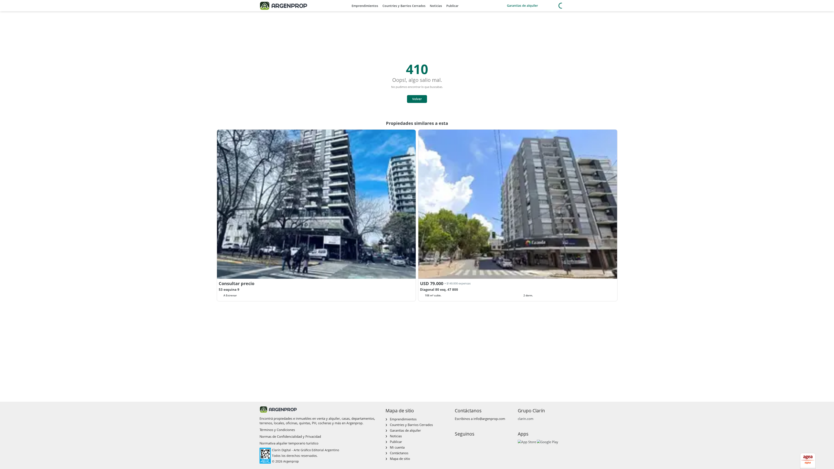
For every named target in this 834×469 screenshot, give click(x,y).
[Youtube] (472, 443)
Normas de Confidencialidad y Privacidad (290, 436)
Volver (417, 99)
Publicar (452, 6)
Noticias (436, 6)
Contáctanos (399, 453)
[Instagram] (465, 443)
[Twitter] (479, 443)
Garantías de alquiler (522, 5)
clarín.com (525, 418)
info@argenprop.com (489, 418)
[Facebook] (458, 443)
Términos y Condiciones (277, 430)
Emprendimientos (365, 6)
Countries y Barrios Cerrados (403, 6)
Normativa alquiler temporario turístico (289, 443)
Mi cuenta (397, 447)
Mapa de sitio (400, 458)
